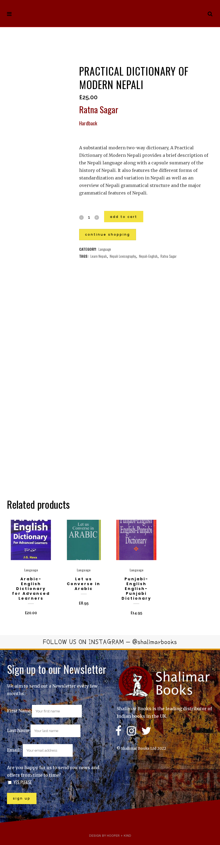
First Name (19, 710)
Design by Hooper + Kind (110, 835)
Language (104, 249)
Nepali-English (148, 256)
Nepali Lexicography (123, 256)
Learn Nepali (98, 256)
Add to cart (123, 216)
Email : (15, 750)
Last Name (18, 730)
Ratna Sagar (168, 256)
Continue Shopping (107, 234)
